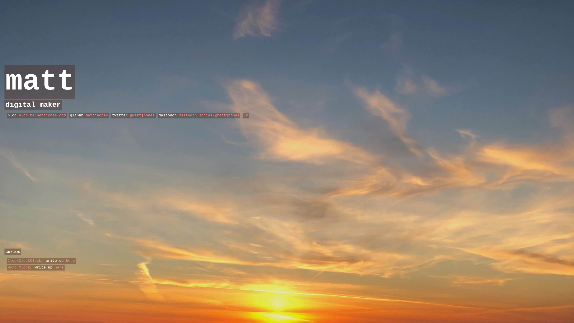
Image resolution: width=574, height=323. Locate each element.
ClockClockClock (24, 261)
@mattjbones (142, 115)
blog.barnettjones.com (42, 115)
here (70, 261)
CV (246, 115)
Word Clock (19, 268)
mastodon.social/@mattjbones (209, 115)
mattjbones (97, 115)
